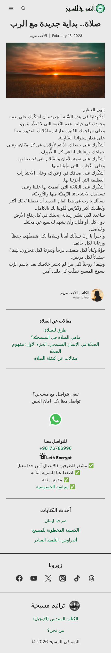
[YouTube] (33, 578)
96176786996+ (55, 448)
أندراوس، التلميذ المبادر (55, 539)
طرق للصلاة (55, 330)
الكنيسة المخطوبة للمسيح (55, 530)
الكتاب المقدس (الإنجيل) (55, 618)
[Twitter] (48, 578)
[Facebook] (19, 578)
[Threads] (91, 578)
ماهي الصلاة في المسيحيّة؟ (55, 337)
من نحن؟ (55, 630)
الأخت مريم (38, 36)
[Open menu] (11, 8)
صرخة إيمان (56, 520)
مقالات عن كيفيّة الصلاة (55, 358)
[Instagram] (62, 578)
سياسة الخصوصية (52, 486)
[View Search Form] (23, 8)
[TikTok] (77, 578)
